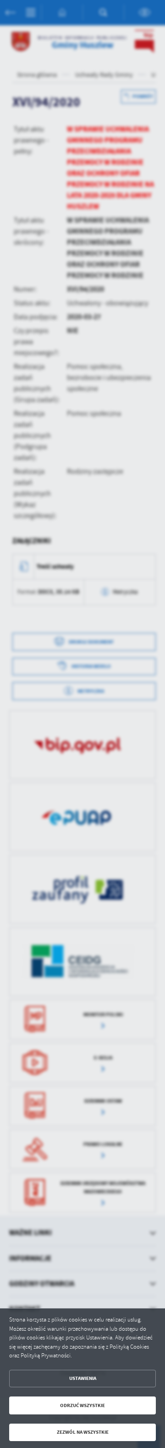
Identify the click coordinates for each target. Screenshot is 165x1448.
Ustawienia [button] (82, 1378)
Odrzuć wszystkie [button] (82, 1405)
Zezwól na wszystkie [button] (83, 1432)
